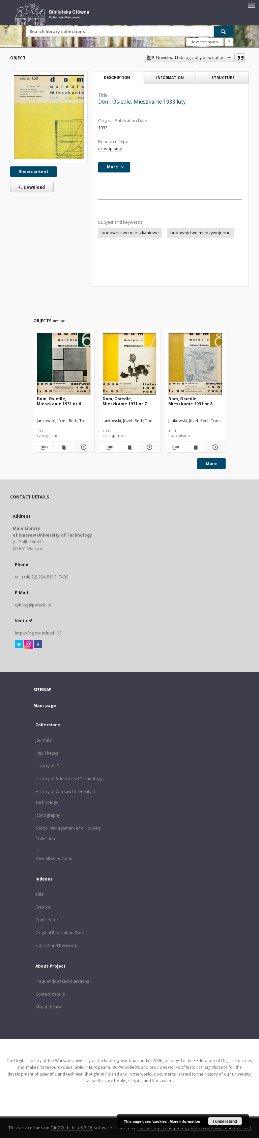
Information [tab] (170, 77)
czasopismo (110, 149)
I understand (225, 1121)
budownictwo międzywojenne (200, 233)
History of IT (47, 766)
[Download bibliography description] (43, 447)
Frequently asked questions (62, 981)
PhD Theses (46, 753)
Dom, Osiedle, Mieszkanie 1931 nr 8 (190, 401)
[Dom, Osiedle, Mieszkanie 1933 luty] (49, 117)
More (211, 463)
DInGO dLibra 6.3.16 (72, 1128)
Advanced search (205, 41)
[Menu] (251, 5)
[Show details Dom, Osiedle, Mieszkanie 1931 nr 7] (149, 447)
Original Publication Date (59, 933)
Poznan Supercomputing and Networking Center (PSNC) (194, 1128)
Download (34, 187)
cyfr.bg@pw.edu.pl (33, 605)
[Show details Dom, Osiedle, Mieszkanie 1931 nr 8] (215, 447)
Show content (33, 171)
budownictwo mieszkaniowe (130, 233)
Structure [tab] (222, 77)
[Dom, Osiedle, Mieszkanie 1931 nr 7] (129, 364)
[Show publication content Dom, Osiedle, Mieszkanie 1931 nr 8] (195, 447)
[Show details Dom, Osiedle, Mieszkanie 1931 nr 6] (83, 447)
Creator (43, 907)
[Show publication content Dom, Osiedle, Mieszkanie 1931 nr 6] (64, 447)
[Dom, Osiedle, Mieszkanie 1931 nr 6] (63, 364)
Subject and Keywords (56, 945)
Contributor (46, 920)
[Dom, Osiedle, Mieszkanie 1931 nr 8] (195, 364)
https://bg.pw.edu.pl (34, 633)
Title (39, 894)
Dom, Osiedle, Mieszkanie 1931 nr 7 (125, 401)
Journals (43, 740)
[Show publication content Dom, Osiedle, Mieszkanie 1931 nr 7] (129, 447)
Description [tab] (117, 77)
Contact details (50, 994)
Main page (44, 705)
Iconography (47, 815)
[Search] (223, 31)
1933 (103, 128)
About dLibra (48, 1007)
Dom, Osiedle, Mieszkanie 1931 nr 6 (59, 401)
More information (185, 1121)
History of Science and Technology (69, 779)
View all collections (53, 858)
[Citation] (240, 57)
